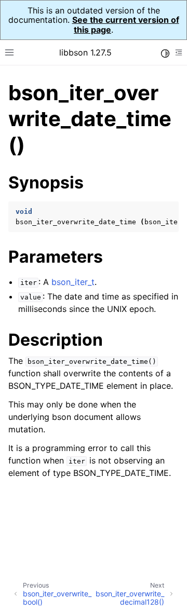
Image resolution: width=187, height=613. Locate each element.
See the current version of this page (125, 24)
